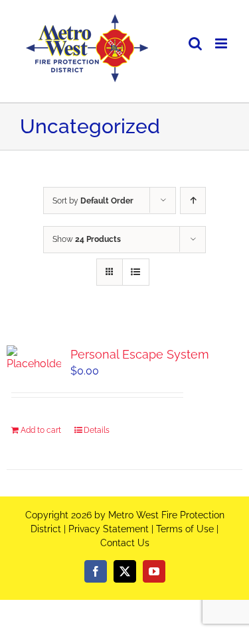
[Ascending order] (193, 200)
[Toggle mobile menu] (222, 43)
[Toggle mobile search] (195, 43)
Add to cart (41, 430)
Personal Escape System (139, 354)
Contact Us (124, 543)
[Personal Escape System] (34, 358)
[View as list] (136, 272)
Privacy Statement (108, 529)
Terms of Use (185, 529)
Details (97, 430)
